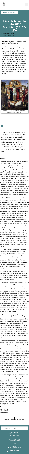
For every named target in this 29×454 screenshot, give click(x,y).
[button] (26, 4)
